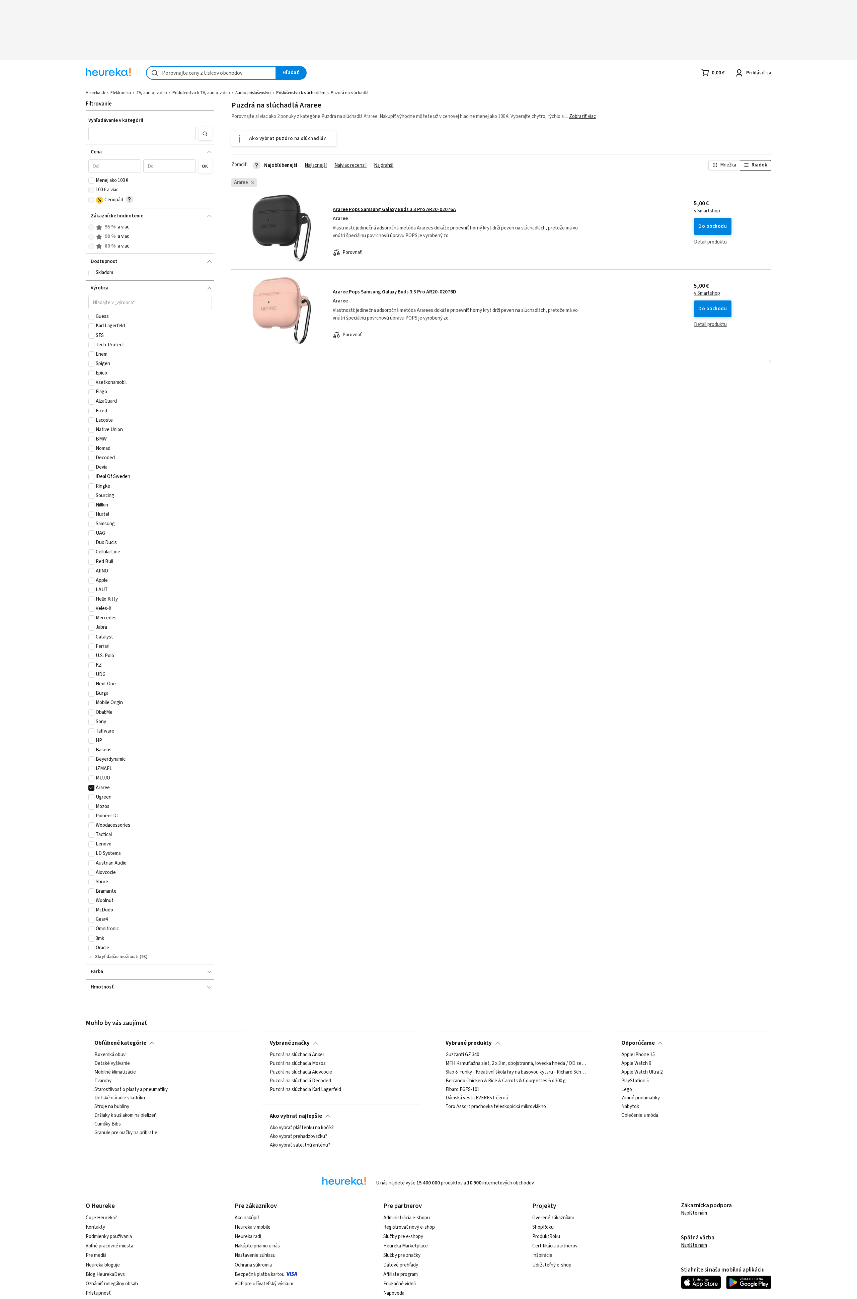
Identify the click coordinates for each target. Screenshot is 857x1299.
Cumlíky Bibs (107, 1124)
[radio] (91, 227)
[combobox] (211, 73)
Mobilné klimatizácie (115, 1072)
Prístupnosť (98, 1293)
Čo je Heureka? (101, 1217)
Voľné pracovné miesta (109, 1245)
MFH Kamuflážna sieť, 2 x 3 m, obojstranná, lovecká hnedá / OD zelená (516, 1063)
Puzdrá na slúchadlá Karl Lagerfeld (305, 1089)
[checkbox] (91, 181)
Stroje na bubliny (111, 1106)
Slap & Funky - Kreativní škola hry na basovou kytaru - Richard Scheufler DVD (516, 1072)
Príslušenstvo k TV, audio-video (201, 93)
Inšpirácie (542, 1255)
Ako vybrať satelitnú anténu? (300, 1145)
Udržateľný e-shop (551, 1265)
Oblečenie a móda (639, 1115)
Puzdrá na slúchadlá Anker (297, 1054)
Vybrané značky (290, 1043)
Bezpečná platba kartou (260, 1274)
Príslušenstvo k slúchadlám (300, 93)
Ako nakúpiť (247, 1217)
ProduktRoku (546, 1236)
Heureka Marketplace (405, 1245)
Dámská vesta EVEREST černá (477, 1098)
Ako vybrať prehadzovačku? (298, 1136)
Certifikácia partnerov (554, 1245)
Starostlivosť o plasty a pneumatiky (131, 1089)
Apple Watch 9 (636, 1063)
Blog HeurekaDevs (105, 1274)
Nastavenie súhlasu (255, 1255)
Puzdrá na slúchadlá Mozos (298, 1063)
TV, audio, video (151, 93)
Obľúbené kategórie (120, 1043)
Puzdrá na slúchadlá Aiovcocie (301, 1072)
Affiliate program (400, 1274)
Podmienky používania (109, 1236)
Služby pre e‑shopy (403, 1236)
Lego (626, 1089)
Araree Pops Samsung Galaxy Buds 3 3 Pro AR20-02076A (394, 209)
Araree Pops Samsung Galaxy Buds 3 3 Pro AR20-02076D (394, 291)
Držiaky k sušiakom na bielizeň (125, 1115)
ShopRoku (543, 1227)
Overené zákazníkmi (553, 1217)
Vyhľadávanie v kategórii (115, 120)
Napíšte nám (694, 1213)
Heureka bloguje (103, 1265)
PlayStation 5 (635, 1081)
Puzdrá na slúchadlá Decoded (300, 1081)
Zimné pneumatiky (640, 1098)
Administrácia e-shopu (406, 1217)
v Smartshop (707, 211)
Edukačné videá (399, 1283)
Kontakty (95, 1227)
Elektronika (120, 93)
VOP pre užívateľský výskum (264, 1283)
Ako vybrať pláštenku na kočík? (302, 1127)
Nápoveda (393, 1293)
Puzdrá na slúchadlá (350, 93)
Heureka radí (248, 1236)
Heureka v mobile (252, 1227)
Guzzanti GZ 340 (462, 1054)
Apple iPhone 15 (638, 1054)
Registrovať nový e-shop (409, 1227)
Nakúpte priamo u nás (257, 1245)
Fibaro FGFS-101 (462, 1089)
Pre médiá (96, 1255)
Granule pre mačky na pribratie (125, 1133)
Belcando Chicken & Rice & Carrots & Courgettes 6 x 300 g (506, 1081)
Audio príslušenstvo (253, 93)
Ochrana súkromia (253, 1265)
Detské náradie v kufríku (119, 1098)
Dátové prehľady (400, 1265)
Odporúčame (638, 1043)
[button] (142, 133)
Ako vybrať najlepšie (296, 1116)
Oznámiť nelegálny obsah (112, 1283)
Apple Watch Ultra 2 (642, 1072)
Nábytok (630, 1106)
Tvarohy (102, 1081)
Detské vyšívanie (112, 1063)
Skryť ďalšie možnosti (117, 957)
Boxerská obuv (110, 1054)
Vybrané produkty (469, 1043)
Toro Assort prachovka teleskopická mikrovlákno (496, 1106)
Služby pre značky (401, 1255)
